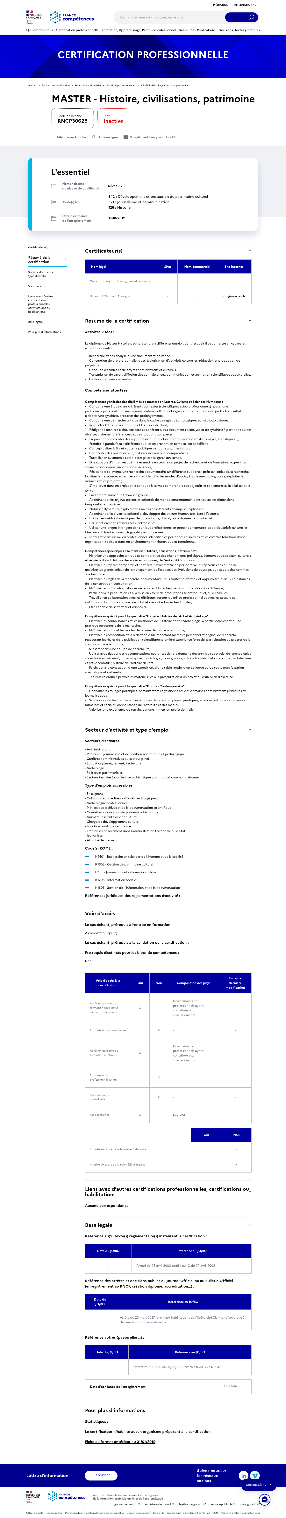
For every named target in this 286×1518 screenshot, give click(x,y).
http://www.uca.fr (233, 296)
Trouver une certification (56, 85)
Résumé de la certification (117, 321)
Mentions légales (230, 1513)
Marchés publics (74, 1513)
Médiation (220, 5)
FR (167, 137)
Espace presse (54, 1513)
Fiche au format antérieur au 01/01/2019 (120, 1442)
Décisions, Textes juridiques (239, 30)
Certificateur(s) (103, 251)
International (245, 5)
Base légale (98, 1225)
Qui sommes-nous (39, 30)
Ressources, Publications (197, 30)
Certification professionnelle (77, 30)
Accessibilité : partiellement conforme (188, 1513)
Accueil (32, 85)
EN (174, 137)
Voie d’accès (100, 913)
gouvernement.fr (125, 1504)
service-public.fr (221, 1504)
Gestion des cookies (137, 1513)
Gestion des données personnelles (105, 1513)
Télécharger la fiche (71, 137)
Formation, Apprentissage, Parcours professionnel (139, 30)
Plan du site (158, 1513)
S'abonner (101, 1475)
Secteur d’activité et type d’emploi (127, 730)
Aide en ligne (108, 137)
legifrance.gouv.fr (191, 1504)
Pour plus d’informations (115, 1410)
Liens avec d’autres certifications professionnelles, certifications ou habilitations (167, 1191)
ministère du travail (158, 1504)
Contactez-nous (251, 1513)
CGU (215, 1513)
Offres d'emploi (35, 1513)
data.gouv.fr (248, 1504)
